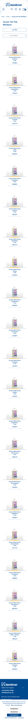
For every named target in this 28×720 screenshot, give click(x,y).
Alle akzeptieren (14, 715)
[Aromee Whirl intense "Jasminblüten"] (14, 77)
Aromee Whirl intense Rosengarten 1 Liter (15, 604)
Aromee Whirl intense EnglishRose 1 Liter (15, 513)
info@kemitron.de (7, 692)
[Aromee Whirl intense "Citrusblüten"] (14, 562)
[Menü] (3, 9)
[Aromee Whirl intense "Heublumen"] (14, 319)
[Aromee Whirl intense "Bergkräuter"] (14, 410)
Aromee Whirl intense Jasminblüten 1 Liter (15, 89)
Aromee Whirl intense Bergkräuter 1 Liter (15, 422)
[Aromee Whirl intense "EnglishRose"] (14, 501)
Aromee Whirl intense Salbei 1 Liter (15, 150)
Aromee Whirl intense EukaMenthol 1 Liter (15, 301)
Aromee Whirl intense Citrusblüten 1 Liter (15, 574)
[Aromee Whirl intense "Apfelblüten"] (14, 228)
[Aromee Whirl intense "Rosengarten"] (14, 592)
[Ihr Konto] (20, 9)
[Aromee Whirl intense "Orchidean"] (14, 653)
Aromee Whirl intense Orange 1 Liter (15, 271)
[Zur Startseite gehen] (14, 4)
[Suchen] (12, 9)
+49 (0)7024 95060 (7, 690)
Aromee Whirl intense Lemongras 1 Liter (15, 362)
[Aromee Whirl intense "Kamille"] (14, 380)
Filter (15, 29)
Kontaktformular (14, 696)
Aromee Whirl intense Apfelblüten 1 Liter (15, 241)
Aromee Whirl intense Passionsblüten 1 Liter (15, 544)
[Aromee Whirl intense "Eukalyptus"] (14, 168)
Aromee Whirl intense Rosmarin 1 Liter (15, 59)
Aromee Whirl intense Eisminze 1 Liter (15, 210)
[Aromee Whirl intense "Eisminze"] (14, 198)
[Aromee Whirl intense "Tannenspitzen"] (14, 471)
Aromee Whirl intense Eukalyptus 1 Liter (15, 180)
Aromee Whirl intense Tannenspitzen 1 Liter (15, 483)
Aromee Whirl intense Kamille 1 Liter (15, 392)
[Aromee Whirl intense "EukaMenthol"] (14, 289)
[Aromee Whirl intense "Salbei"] (14, 137)
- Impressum (21, 717)
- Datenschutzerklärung (10, 717)
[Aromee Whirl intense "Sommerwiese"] (14, 441)
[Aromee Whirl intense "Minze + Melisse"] (14, 622)
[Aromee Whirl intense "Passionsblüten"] (14, 531)
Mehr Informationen (16, 705)
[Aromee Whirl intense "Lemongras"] (14, 350)
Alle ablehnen (14, 712)
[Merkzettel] (16, 9)
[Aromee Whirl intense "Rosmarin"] (14, 47)
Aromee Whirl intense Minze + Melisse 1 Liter (15, 635)
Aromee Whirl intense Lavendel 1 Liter (15, 119)
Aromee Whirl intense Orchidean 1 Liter (15, 665)
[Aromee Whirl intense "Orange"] (14, 259)
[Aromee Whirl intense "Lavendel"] (14, 107)
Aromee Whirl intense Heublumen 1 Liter (15, 331)
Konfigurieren (14, 708)
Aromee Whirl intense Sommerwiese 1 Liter (15, 453)
